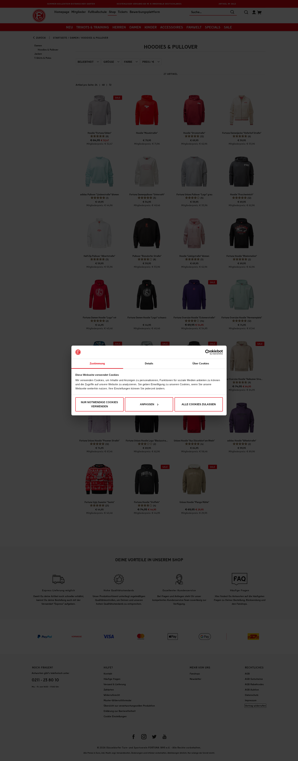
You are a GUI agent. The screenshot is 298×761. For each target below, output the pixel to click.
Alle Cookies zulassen (199, 404)
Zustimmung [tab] (97, 363)
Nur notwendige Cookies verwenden (99, 404)
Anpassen (147, 404)
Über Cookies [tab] (200, 363)
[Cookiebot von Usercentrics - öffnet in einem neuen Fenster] (208, 352)
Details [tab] (149, 363)
